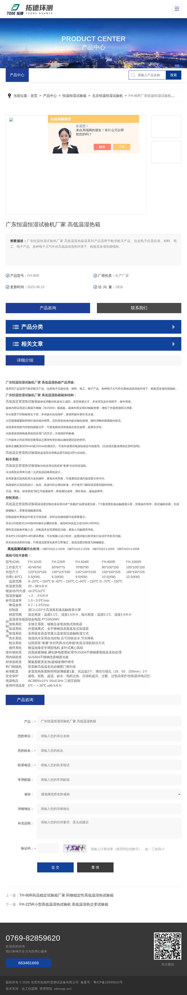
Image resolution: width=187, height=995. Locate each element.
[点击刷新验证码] (74, 848)
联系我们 (139, 308)
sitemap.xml (62, 988)
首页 (34, 96)
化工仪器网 (30, 988)
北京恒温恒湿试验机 (107, 96)
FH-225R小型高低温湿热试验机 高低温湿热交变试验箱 (63, 904)
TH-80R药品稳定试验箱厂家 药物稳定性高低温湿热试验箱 (66, 895)
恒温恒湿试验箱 (74, 96)
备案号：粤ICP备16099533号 (102, 982)
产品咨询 (48, 308)
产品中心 (17, 75)
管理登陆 (45, 988)
